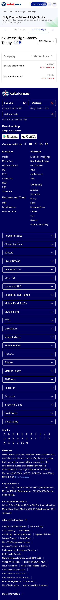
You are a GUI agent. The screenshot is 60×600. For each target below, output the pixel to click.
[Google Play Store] (10, 136)
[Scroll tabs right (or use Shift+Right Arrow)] (53, 30)
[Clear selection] (54, 41)
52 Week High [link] (31, 12)
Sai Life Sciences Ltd (14, 65)
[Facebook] (46, 143)
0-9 (22, 443)
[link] (15, 103)
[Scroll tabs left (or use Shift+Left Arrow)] (5, 30)
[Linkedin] (41, 143)
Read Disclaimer (22, 477)
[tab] (19, 30)
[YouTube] (30, 143)
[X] (25, 143)
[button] (39, 4)
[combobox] (47, 41)
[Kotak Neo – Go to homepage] (11, 4)
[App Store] (29, 136)
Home (5, 12)
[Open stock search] (50, 4)
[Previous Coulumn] (31, 56)
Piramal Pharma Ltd (13, 76)
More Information (11, 594)
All (27, 443)
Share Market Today (16, 12)
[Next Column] (52, 56)
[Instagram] (35, 143)
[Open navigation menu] (54, 4)
